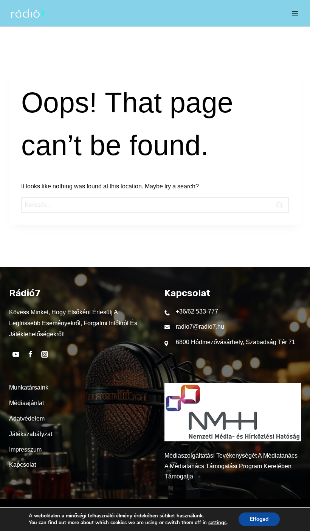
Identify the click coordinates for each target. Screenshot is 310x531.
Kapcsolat (22, 464)
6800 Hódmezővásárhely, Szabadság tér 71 (235, 342)
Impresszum (25, 449)
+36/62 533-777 (197, 311)
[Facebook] (30, 354)
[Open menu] (295, 13)
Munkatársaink (28, 387)
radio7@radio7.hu (200, 326)
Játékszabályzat (30, 434)
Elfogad (259, 519)
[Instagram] (44, 354)
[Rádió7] (27, 13)
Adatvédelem (27, 418)
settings (217, 522)
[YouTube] (16, 354)
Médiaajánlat (26, 403)
